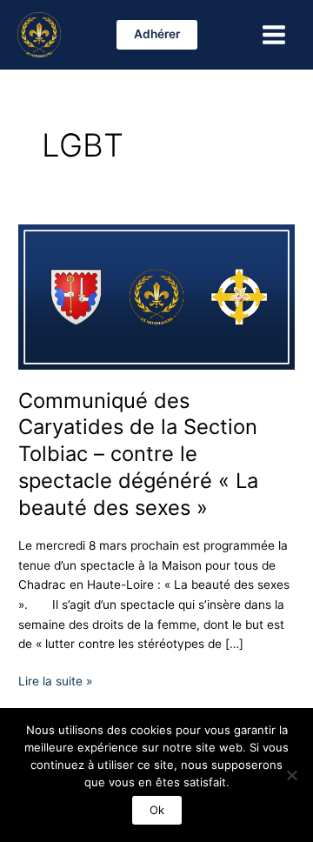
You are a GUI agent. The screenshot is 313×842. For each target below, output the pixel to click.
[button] (157, 35)
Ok (157, 810)
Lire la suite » (55, 680)
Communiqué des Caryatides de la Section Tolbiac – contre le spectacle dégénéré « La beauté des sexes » (138, 454)
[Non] (291, 775)
